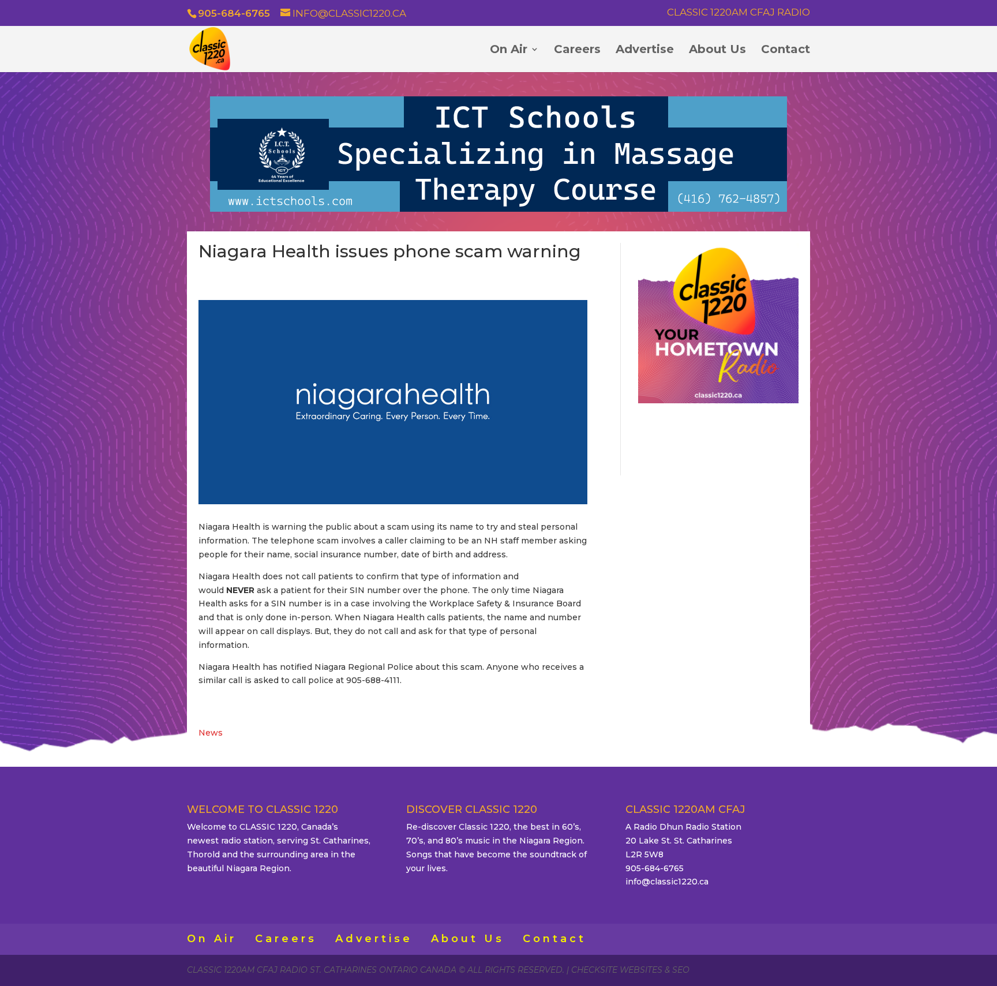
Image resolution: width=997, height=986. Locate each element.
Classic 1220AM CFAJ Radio (738, 13)
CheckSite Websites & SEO (630, 970)
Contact (785, 50)
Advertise (645, 50)
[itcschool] (498, 209)
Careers (577, 50)
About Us (717, 50)
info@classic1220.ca (667, 881)
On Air (508, 50)
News (210, 733)
